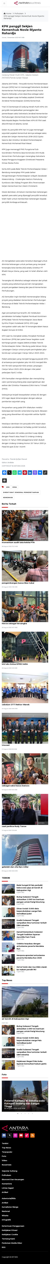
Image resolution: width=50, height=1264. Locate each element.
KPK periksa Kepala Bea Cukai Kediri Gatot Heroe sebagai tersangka (23, 622)
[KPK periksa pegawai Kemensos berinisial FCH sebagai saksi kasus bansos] (25, 768)
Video (4, 1160)
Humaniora (7, 1184)
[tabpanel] (25, 1096)
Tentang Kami (8, 1239)
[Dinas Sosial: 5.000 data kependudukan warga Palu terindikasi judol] (8, 912)
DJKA (14, 487)
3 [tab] (25, 1113)
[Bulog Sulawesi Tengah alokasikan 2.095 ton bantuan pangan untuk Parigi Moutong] (8, 900)
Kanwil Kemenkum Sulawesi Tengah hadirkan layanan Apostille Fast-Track (29, 934)
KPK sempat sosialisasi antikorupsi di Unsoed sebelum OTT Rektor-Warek (24, 703)
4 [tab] (28, 1113)
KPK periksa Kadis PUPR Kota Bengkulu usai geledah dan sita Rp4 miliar (23, 865)
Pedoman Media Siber (12, 1243)
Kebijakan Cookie (10, 1234)
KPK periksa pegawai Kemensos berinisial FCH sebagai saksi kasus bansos (24, 784)
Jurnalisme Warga (10, 1207)
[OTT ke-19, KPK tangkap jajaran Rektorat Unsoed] (25, 728)
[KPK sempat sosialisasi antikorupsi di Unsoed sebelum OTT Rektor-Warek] (25, 687)
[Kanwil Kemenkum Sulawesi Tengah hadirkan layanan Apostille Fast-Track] (8, 935)
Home (9, 13)
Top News (7, 980)
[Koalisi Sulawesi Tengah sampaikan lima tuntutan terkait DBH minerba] (8, 924)
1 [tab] (18, 1113)
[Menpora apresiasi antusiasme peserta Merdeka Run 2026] (8, 959)
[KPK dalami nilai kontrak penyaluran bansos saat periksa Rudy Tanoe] (25, 809)
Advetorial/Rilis (9, 1198)
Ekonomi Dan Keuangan (13, 1179)
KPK (8, 487)
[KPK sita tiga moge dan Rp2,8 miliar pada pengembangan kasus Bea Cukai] (25, 566)
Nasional (6, 1211)
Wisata (5, 1215)
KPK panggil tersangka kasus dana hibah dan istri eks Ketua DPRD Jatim (24, 662)
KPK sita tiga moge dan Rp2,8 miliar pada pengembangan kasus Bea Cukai (22, 581)
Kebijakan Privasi (9, 1230)
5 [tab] (32, 1113)
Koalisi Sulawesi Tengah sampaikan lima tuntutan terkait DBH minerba (32, 922)
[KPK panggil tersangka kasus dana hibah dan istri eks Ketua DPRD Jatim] (25, 647)
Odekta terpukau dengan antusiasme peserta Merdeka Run (30, 946)
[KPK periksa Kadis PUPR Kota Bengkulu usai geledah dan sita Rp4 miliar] (25, 850)
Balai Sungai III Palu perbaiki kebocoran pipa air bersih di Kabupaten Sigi (29, 887)
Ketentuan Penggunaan (13, 1226)
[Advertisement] (25, 232)
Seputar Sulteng (9, 1171)
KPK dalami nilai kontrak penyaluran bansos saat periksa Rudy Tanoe (23, 825)
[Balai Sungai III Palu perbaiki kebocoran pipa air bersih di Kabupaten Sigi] (8, 889)
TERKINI (6, 878)
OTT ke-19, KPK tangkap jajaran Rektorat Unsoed (22, 743)
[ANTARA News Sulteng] (27, 3)
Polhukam (19, 13)
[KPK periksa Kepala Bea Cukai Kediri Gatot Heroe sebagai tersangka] (25, 606)
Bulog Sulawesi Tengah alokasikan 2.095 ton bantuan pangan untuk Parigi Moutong (30, 899)
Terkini (5, 1143)
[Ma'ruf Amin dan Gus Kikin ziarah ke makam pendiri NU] (8, 970)
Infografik (6, 1220)
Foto (4, 1074)
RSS (3, 1247)
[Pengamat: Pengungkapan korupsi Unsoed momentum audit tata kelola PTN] (25, 525)
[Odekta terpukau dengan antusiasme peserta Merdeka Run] (8, 947)
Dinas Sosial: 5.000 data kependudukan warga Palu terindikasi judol (29, 911)
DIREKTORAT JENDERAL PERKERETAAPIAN (21, 492)
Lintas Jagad (7, 1188)
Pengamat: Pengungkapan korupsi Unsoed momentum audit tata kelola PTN (23, 541)
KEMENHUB (8, 497)
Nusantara (6, 1165)
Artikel (5, 1192)
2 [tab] (21, 1113)
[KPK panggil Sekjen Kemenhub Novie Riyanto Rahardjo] (25, 1002)
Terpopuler (7, 1152)
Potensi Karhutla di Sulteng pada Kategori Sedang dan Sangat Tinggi (24, 1103)
